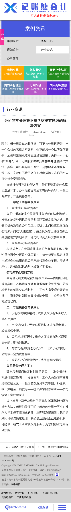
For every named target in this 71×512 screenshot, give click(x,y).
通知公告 (13, 49)
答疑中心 (47, 41)
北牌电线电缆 (50, 493)
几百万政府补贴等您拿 (58, 73)
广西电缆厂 (34, 493)
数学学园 (20, 493)
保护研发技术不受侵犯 (35, 88)
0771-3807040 (18, 507)
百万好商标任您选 (12, 71)
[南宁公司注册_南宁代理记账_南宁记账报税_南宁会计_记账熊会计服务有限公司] (35, 9)
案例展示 (13, 41)
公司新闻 (13, 58)
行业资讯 (47, 49)
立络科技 (15, 484)
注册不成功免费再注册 (12, 88)
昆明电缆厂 (7, 497)
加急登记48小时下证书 (35, 73)
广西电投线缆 (24, 497)
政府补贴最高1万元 (58, 87)
